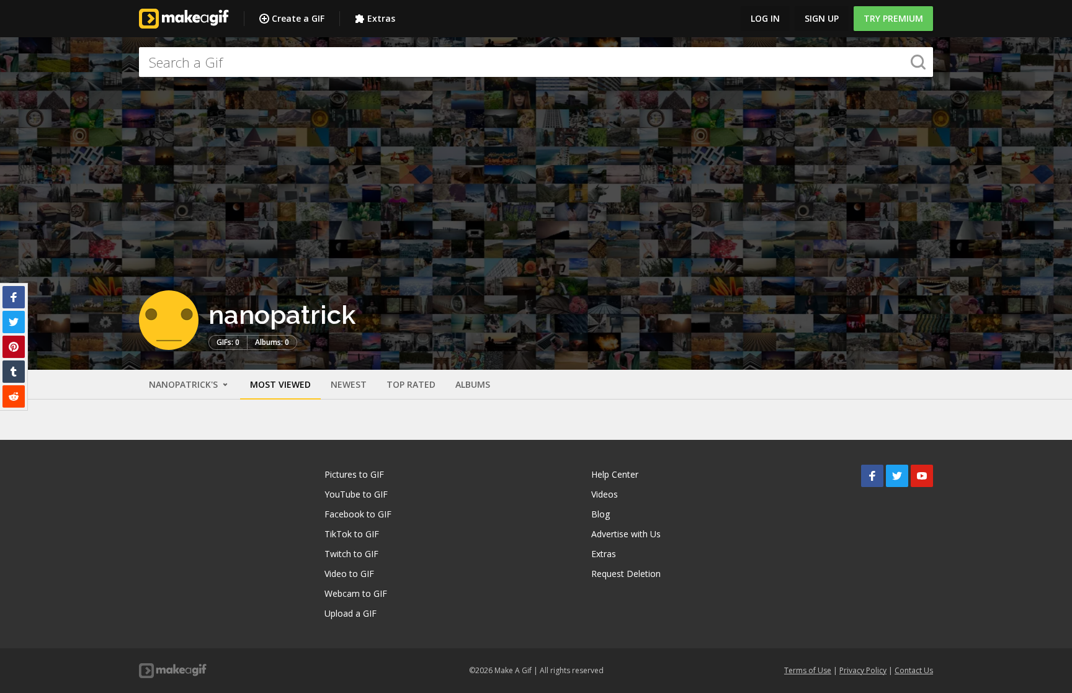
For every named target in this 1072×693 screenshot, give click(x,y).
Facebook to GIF (357, 514)
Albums (472, 384)
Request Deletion (626, 573)
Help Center (614, 474)
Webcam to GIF (355, 593)
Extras (381, 18)
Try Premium (893, 18)
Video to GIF (349, 573)
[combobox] (536, 62)
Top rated (411, 384)
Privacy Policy (863, 670)
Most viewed (280, 384)
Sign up (822, 18)
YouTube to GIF (356, 494)
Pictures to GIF (354, 474)
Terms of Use (807, 670)
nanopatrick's (184, 384)
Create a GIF (298, 18)
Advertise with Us (626, 534)
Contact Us (914, 670)
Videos (604, 494)
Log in (765, 18)
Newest (349, 384)
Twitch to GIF (351, 554)
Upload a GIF (350, 613)
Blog (600, 514)
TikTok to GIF (351, 534)
